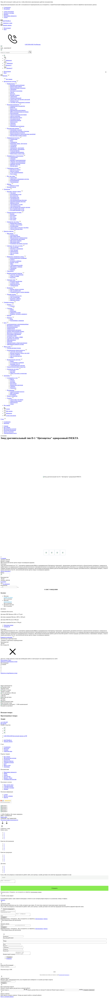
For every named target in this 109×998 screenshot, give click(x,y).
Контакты (6, 423)
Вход (5, 29)
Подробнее (7, 9)
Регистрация (7, 28)
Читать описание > (6, 571)
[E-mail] (8, 981)
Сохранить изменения (89, 990)
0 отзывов (3, 558)
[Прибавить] (18, 587)
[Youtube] (5, 733)
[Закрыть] (106, 72)
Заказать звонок (8, 741)
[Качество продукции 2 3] (7, 909)
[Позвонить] (5, 58)
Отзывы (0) (7, 626)
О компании (7, 421)
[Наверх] (3, 824)
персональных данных (36, 892)
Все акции (3, 723)
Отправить (3, 917)
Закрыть (3, 900)
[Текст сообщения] (23, 915)
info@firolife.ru (8, 740)
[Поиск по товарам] (14, 52)
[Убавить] (1, 587)
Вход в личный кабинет (7, 996)
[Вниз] (7, 824)
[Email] (8, 912)
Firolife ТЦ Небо (8, 597)
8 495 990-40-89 (15, 736)
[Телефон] (8, 910)
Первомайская (8, 602)
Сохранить (9, 957)
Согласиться (7, 7)
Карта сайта (4, 817)
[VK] (5, 728)
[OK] (1, 50)
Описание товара (8, 625)
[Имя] (8, 915)
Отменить (9, 958)
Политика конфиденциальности (9, 820)
